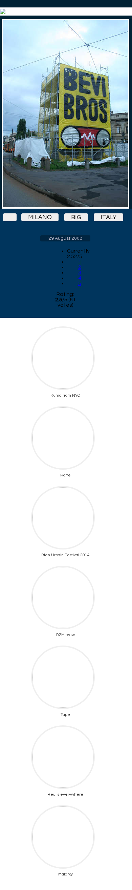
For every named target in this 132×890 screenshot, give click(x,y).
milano (40, 217)
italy (108, 217)
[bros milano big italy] (65, 114)
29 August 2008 (65, 238)
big (76, 217)
